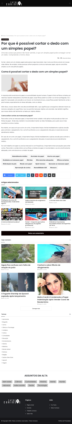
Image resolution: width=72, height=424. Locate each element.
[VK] (45, 175)
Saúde (31, 385)
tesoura (53, 167)
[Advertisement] (36, 20)
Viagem (4, 363)
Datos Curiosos (55, 408)
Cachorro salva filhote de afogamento (48, 266)
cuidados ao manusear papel (13, 160)
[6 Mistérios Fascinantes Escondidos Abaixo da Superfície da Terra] (60, 214)
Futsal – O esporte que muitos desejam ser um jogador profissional (35, 223)
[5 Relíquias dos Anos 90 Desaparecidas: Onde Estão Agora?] (12, 192)
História (4, 343)
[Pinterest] (37, 175)
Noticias (4, 352)
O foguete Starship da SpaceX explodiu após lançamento (15, 294)
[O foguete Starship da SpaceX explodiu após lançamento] (18, 282)
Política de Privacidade (64, 421)
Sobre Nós (30, 413)
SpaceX (4, 360)
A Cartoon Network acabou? (10, 222)
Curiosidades (10, 35)
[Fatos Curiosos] (14, 3)
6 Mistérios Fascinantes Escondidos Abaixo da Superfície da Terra (60, 223)
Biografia (4, 322)
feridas (30, 160)
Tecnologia (42, 385)
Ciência (18, 382)
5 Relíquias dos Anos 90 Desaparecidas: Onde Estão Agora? (10, 201)
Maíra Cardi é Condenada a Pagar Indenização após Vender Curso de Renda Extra (53, 299)
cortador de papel (38, 156)
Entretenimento (6, 341)
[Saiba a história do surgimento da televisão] (36, 193)
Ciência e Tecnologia (8, 327)
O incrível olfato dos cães (57, 200)
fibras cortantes (63, 160)
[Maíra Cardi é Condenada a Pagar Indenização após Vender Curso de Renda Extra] (54, 284)
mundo (62, 382)
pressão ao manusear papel (59, 164)
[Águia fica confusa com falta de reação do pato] (18, 253)
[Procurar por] (70, 4)
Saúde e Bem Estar (7, 357)
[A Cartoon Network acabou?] (12, 214)
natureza (6, 385)
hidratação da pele (10, 164)
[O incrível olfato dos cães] (60, 193)
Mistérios (4, 346)
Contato (29, 408)
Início (4, 35)
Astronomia (5, 319)
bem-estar (7, 382)
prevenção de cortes (23, 167)
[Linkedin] (28, 175)
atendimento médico (20, 156)
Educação (5, 338)
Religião (4, 354)
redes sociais (19, 385)
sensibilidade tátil (41, 167)
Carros (4, 324)
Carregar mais (36, 308)
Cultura (4, 333)
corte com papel (53, 156)
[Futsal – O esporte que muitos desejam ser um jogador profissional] (36, 214)
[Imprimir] (53, 175)
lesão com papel (26, 164)
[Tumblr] (32, 175)
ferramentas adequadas (45, 160)
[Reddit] (41, 175)
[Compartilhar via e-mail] (49, 175)
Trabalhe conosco (32, 410)
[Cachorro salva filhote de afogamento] (54, 253)
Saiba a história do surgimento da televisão (35, 201)
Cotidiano (5, 330)
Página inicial (30, 405)
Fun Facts (53, 405)
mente (52, 382)
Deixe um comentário (36, 233)
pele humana (40, 164)
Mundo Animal (6, 349)
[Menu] (2, 4)
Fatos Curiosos (33, 421)
